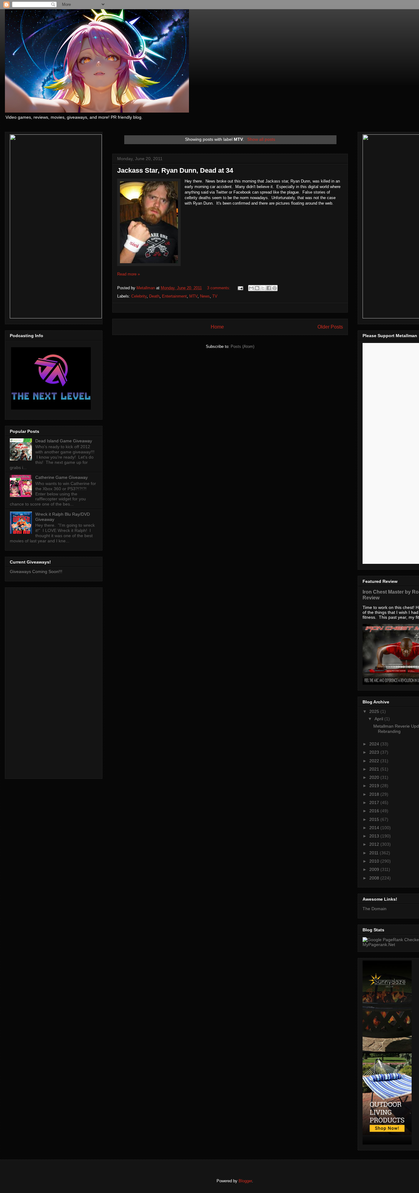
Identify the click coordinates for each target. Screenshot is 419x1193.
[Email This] (251, 288)
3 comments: (219, 288)
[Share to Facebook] (269, 288)
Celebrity (139, 296)
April (379, 718)
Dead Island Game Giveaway (63, 440)
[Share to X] (263, 288)
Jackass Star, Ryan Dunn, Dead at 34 (175, 170)
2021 (374, 769)
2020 (374, 777)
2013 (374, 835)
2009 (374, 869)
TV (214, 296)
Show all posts (261, 139)
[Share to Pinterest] (274, 288)
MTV (193, 296)
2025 (374, 711)
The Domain (374, 908)
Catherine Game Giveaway (61, 477)
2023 (374, 752)
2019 (374, 785)
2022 (374, 760)
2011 (374, 852)
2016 (374, 810)
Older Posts (330, 326)
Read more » (128, 274)
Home (217, 326)
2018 (374, 794)
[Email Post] (240, 288)
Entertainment (174, 296)
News (205, 296)
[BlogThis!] (257, 288)
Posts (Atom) (242, 346)
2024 (374, 743)
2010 (374, 861)
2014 (374, 827)
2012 (374, 844)
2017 (374, 802)
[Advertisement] (54, 682)
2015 (374, 819)
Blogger (245, 1181)
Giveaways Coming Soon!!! (36, 571)
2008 (374, 878)
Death (154, 296)
